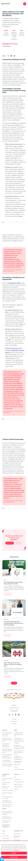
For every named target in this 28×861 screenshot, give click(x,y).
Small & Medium (17, 764)
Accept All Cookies (14, 857)
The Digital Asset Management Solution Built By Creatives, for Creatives (19, 747)
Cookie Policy (16, 850)
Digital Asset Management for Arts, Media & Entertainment (7, 734)
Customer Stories (17, 779)
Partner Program (5, 835)
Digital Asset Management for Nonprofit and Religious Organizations (7, 756)
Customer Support (14, 721)
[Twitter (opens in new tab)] (12, 714)
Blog (15, 777)
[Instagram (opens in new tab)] (9, 714)
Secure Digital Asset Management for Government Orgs (6, 745)
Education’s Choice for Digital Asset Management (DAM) (7, 740)
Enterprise (16, 766)
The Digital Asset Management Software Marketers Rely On (18, 758)
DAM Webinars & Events (18, 781)
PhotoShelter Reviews (18, 786)
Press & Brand (5, 840)
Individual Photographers (19, 769)
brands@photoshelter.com (14, 707)
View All (14, 683)
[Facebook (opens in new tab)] (15, 714)
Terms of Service (17, 833)
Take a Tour (19, 543)
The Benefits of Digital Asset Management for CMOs (18, 734)
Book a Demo (10, 543)
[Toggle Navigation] (24, 3)
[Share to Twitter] (8, 55)
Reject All (14, 853)
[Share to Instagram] (11, 56)
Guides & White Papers (18, 784)
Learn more (8, 594)
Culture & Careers (5, 838)
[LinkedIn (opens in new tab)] (18, 714)
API (14, 791)
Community (16, 789)
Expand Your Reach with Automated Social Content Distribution (7, 813)
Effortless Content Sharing (7, 790)
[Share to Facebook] (14, 56)
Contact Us (14, 719)
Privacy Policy (16, 839)
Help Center (14, 723)
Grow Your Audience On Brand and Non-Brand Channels (18, 752)
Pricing (3, 833)
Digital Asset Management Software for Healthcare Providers (7, 751)
